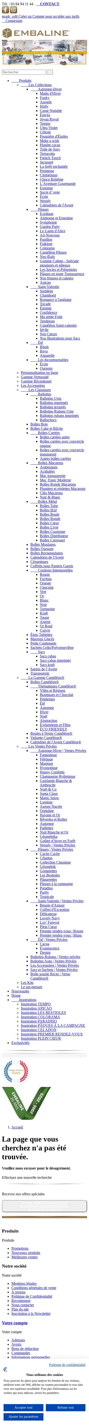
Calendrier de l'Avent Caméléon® (55, 742)
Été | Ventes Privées (48, 940)
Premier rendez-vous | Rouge (61, 931)
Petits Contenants (43, 643)
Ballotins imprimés (54, 403)
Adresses (18, 1340)
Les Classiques (36, 390)
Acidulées (47, 471)
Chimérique (48, 175)
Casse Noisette (51, 111)
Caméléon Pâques (53, 252)
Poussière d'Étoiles (54, 136)
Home (16, 995)
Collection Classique (55, 862)
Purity (44, 892)
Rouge (45, 574)
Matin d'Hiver (50, 93)
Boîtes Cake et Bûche (46, 428)
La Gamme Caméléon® (42, 678)
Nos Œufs (47, 257)
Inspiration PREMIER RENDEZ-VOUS (52, 1034)
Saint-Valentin (44, 287)
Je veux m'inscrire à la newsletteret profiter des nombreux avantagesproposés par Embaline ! (44, 1206)
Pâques (39, 209)
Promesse (47, 171)
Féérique (46, 759)
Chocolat (46, 587)
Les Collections (36, 85)
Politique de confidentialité (67, 1365)
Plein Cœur (48, 927)
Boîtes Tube (49, 506)
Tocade (45, 304)
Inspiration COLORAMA (40, 1017)
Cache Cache (50, 854)
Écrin (44, 196)
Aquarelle (47, 355)
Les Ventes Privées (39, 746)
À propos (18, 1292)
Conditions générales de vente (33, 1288)
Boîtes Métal (43, 501)
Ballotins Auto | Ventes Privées (53, 961)
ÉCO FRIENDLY (53, 729)
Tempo (45, 123)
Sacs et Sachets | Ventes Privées (54, 970)
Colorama (47, 248)
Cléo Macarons (51, 493)
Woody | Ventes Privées (57, 845)
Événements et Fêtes (55, 725)
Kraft (44, 613)
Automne (47, 708)
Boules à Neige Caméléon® (51, 733)
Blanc (44, 600)
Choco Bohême (51, 179)
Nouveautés (20, 991)
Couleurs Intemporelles (51, 570)
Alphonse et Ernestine (56, 218)
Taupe (44, 617)
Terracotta (47, 154)
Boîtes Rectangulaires (46, 553)
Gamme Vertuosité (35, 377)
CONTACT (47, 4)
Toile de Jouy (50, 149)
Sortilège (46, 291)
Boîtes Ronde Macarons (58, 484)
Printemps (47, 699)
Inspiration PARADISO (39, 1021)
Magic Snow (49, 798)
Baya (44, 351)
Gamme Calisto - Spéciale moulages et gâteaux (59, 263)
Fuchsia (46, 579)
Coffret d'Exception (54, 910)
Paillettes (46, 828)
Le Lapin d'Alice (52, 231)
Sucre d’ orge (50, 192)
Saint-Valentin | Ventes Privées (57, 901)
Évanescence (49, 948)
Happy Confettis (52, 772)
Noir (43, 605)
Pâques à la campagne (56, 884)
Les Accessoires (33, 385)
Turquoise (47, 609)
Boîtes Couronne (52, 532)
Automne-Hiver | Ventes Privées (58, 751)
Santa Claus (49, 794)
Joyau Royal (49, 119)
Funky (45, 98)
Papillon (46, 239)
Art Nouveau (50, 235)
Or (42, 596)
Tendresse (47, 321)
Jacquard (46, 162)
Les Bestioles (50, 875)
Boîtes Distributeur (54, 536)
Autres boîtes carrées (55, 458)
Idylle (44, 330)
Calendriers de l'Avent (56, 205)
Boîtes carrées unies (55, 437)
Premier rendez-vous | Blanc (61, 935)
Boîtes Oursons (41, 549)
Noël (43, 716)
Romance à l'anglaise (55, 300)
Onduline (47, 811)
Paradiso (46, 888)
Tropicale (47, 897)
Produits (21, 81)
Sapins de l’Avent (43, 669)
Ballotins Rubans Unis (57, 411)
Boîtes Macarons (46, 463)
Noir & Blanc (50, 497)
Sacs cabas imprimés (55, 660)
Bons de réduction (25, 1349)
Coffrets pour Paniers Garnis (51, 566)
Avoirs (16, 1344)
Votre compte (15, 1322)
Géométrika (48, 836)
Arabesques (48, 467)
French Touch (50, 158)
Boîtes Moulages (43, 544)
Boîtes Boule (49, 514)
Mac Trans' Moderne (55, 480)
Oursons (46, 368)
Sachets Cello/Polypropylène (52, 647)
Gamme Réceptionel (36, 381)
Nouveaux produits (25, 1253)
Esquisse (46, 188)
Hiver (44, 712)
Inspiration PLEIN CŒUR (41, 1038)
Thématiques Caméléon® (53, 686)
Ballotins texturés (53, 407)
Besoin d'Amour (52, 905)
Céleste (45, 132)
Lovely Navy (50, 918)
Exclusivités (20, 1043)
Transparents (39, 673)
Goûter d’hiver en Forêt (57, 841)
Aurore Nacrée (51, 806)
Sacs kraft (47, 665)
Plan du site (20, 1309)
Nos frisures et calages (56, 278)
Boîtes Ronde (50, 519)
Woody (45, 201)
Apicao (45, 282)
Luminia (46, 802)
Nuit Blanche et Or (54, 832)
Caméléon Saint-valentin (58, 325)
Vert (43, 592)
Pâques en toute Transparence (62, 274)
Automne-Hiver (46, 89)
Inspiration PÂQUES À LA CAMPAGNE (53, 1025)
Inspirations (23, 1000)
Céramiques (39, 562)
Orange (45, 583)
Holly (44, 106)
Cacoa (44, 944)
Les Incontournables (49, 360)
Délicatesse (48, 914)
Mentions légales (24, 1283)
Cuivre (45, 630)
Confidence (48, 312)
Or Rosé (46, 626)
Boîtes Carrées (45, 433)
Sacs (37, 652)
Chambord (48, 295)
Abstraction (48, 721)
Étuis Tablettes (41, 635)
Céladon (46, 858)
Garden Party (50, 227)
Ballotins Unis (50, 398)
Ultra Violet (48, 128)
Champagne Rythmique (57, 776)
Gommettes (48, 871)
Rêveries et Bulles (53, 819)
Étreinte (46, 308)
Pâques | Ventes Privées (51, 849)
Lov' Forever (49, 922)
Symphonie (48, 222)
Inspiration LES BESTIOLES (43, 1013)
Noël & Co (48, 789)
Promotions (19, 1248)
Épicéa (45, 115)
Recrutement (20, 1301)
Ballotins (40, 394)
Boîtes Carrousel (52, 540)
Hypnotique (49, 768)
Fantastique (48, 755)
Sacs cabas (48, 656)
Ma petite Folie (51, 317)
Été (36, 343)
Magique (46, 763)
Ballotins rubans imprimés (59, 416)
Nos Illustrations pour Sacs (60, 338)
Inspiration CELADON (38, 1030)
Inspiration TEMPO (36, 1004)
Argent (45, 622)
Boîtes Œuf (48, 510)
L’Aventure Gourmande (58, 184)
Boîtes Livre (49, 527)
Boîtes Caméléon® (44, 682)
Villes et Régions (52, 690)
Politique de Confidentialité (31, 1296)
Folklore (46, 244)
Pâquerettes (48, 879)
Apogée (46, 102)
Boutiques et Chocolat (56, 695)
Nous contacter (22, 1305)
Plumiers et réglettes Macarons (62, 489)
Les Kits (27, 983)
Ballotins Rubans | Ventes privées (55, 957)
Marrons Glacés (42, 639)
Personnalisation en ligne (39, 373)
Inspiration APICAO (36, 1008)
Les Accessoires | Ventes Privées (54, 965)
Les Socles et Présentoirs (58, 270)
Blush (44, 347)
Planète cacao (50, 145)
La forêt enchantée (54, 166)
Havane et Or (50, 815)
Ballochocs (48, 420)
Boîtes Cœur (49, 523)
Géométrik (48, 867)
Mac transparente (53, 476)
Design (45, 952)
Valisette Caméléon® (46, 738)
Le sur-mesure (31, 987)
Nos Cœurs (48, 334)
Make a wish (49, 141)
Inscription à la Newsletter (31, 1314)
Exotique (46, 214)
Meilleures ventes (24, 1257)
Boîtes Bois (39, 424)
